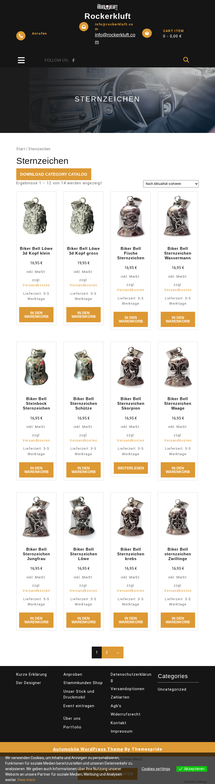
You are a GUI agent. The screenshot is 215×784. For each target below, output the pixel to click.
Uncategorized (172, 689)
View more (26, 780)
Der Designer (28, 682)
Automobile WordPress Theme (88, 749)
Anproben (72, 674)
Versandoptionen (127, 688)
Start (20, 149)
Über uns (72, 718)
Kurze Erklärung (31, 674)
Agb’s (116, 706)
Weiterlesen (131, 468)
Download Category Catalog (53, 174)
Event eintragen (78, 706)
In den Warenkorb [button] (36, 315)
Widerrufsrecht (126, 714)
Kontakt (118, 723)
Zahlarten (120, 697)
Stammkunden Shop (83, 682)
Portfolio (72, 727)
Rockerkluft (107, 16)
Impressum (122, 731)
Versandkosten (36, 285)
